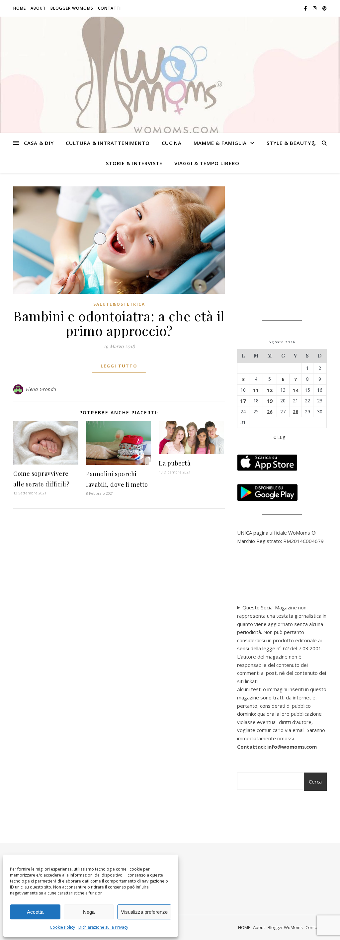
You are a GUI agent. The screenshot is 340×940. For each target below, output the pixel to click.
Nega (89, 912)
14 (295, 390)
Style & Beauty (289, 143)
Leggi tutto (119, 366)
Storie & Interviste (134, 163)
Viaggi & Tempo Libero (206, 163)
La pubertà (174, 463)
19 (270, 400)
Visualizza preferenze (144, 912)
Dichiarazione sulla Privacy (103, 927)
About (38, 8)
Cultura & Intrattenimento (108, 143)
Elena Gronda (41, 389)
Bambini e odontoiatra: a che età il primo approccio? (119, 323)
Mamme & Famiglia (220, 143)
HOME (19, 8)
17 (243, 400)
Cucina (172, 143)
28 (295, 411)
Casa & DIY (39, 143)
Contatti (109, 8)
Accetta (35, 912)
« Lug (279, 437)
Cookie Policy (62, 927)
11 (256, 390)
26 (270, 411)
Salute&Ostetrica (119, 304)
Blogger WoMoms (71, 8)
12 (270, 390)
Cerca (315, 781)
